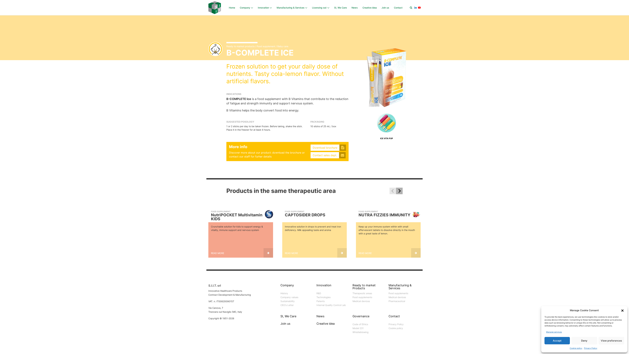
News (355, 7)
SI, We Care (340, 7)
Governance (361, 316)
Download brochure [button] (325, 147)
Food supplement (266, 46)
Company (245, 7)
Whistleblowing (361, 332)
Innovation (263, 7)
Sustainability (287, 301)
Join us (385, 7)
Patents (320, 301)
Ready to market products (240, 46)
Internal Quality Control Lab (331, 305)
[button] (622, 310)
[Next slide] (399, 191)
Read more (217, 253)
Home (232, 7)
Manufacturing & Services (291, 7)
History (284, 293)
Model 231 (358, 328)
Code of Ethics (360, 324)
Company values (289, 297)
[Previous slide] (393, 191)
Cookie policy (576, 348)
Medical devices (361, 301)
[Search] (411, 7)
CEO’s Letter (287, 305)
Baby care (282, 46)
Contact (398, 7)
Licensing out (319, 7)
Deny (584, 340)
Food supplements (362, 297)
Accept (557, 340)
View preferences (611, 340)
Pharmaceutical (397, 301)
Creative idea (369, 7)
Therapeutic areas (362, 293)
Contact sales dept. (325, 155)
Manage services (554, 332)
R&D (318, 293)
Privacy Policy (590, 348)
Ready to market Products (364, 287)
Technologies (323, 297)
